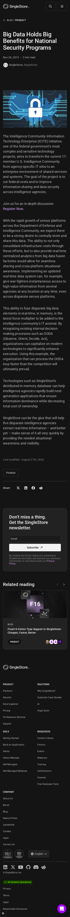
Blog (10, 20)
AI (38, 704)
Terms (6, 895)
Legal (6, 838)
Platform (7, 691)
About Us (8, 798)
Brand (6, 805)
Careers (7, 831)
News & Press (10, 818)
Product (20, 20)
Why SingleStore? (46, 691)
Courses (41, 777)
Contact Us (9, 844)
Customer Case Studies (49, 697)
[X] (13, 867)
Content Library (45, 738)
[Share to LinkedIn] (26, 488)
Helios (6, 751)
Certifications (44, 771)
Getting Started (11, 738)
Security (7, 697)
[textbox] (35, 538)
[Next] (64, 584)
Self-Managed (10, 764)
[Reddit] (43, 867)
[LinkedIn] (5, 867)
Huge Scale (43, 710)
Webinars (42, 758)
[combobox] (38, 854)
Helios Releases (11, 758)
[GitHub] (28, 867)
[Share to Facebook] (33, 488)
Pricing (6, 710)
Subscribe (33, 547)
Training (41, 764)
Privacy (7, 888)
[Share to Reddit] (41, 488)
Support (7, 723)
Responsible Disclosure (15, 909)
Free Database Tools (48, 784)
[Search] (50, 6)
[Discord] (36, 867)
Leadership (8, 824)
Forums (41, 744)
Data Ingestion (10, 704)
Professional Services (14, 717)
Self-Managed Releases (15, 771)
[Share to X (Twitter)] (18, 488)
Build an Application (13, 744)
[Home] (16, 6)
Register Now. (13, 209)
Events (40, 751)
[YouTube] (20, 867)
